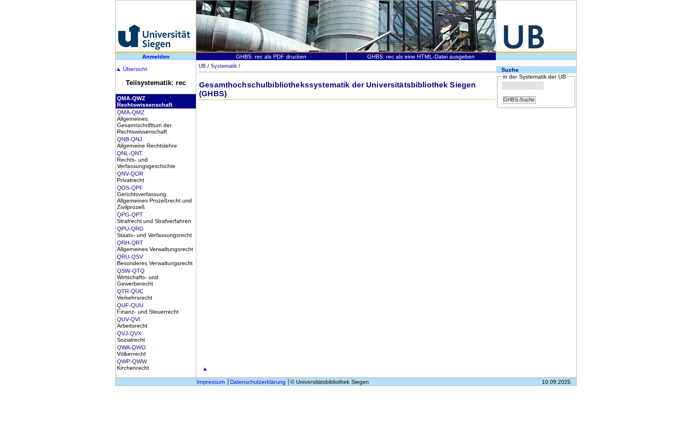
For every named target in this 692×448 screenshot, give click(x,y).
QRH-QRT (130, 242)
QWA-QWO (131, 347)
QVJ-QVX (129, 333)
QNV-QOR (130, 173)
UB (202, 66)
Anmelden (156, 56)
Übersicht (131, 69)
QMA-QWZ (131, 98)
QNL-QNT (130, 153)
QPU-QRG (130, 228)
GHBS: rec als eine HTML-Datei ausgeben (421, 56)
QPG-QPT (130, 214)
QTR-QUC (130, 291)
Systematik (224, 66)
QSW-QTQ (131, 271)
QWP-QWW (132, 361)
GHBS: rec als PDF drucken (271, 56)
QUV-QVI (128, 319)
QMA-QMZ (131, 112)
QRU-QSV (130, 256)
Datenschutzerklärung (258, 382)
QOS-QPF (130, 187)
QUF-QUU (130, 305)
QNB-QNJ (129, 139)
